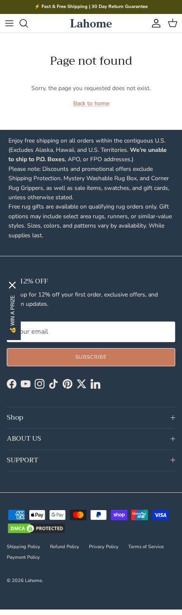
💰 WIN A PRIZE (12, 314)
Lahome (33, 580)
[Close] (11, 286)
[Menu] (9, 23)
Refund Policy (64, 547)
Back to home (91, 103)
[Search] (28, 23)
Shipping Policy (23, 547)
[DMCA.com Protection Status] (36, 529)
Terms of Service (146, 547)
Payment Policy (23, 557)
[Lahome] (91, 23)
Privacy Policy (104, 547)
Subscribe (91, 357)
